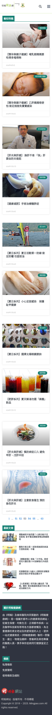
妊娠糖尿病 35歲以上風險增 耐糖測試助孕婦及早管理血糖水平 (34, 572)
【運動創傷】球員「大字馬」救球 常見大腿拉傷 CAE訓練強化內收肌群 (33, 561)
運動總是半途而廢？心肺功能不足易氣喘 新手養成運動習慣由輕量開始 (34, 536)
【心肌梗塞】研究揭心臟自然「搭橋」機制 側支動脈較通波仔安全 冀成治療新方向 (34, 585)
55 (34, 518)
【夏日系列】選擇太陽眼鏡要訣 (24, 354)
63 (42, 518)
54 (29, 518)
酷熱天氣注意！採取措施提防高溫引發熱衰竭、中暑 (33, 548)
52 (20, 518)
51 (16, 518)
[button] (49, 6)
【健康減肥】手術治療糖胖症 (22, 203)
